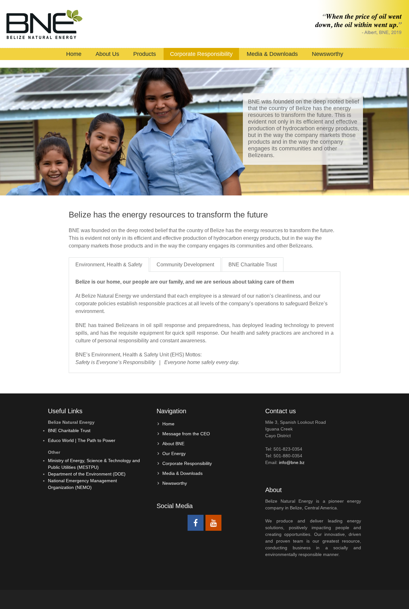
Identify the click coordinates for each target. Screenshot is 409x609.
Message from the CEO (186, 433)
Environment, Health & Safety (108, 264)
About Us (107, 54)
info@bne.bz (292, 462)
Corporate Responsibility (201, 54)
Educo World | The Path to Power (81, 440)
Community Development (185, 264)
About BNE (173, 443)
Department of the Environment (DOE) (87, 473)
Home (73, 54)
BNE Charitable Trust (252, 264)
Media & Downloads (272, 54)
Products (144, 54)
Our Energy (174, 453)
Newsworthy (327, 54)
